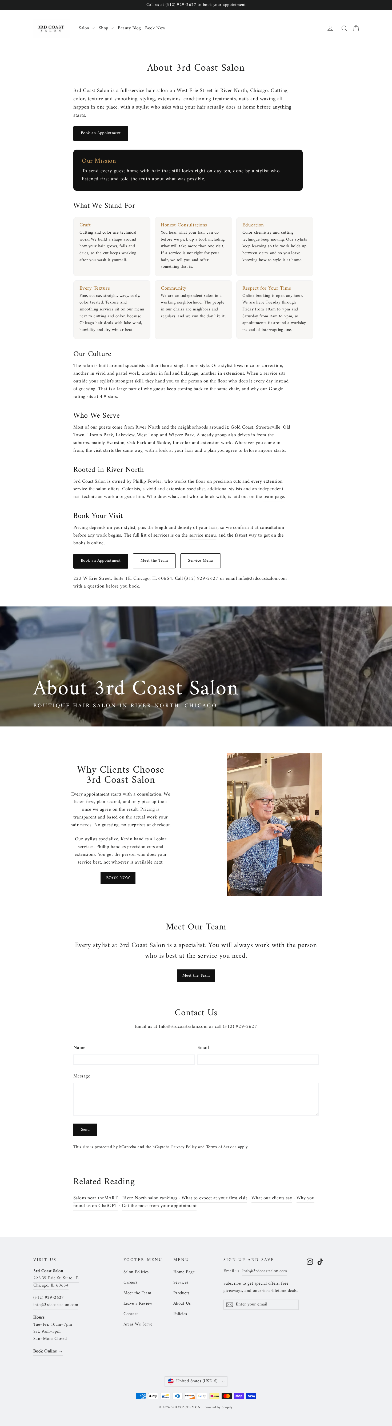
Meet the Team (154, 560)
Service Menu (200, 560)
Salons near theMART (95, 1198)
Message (81, 1076)
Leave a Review (138, 1304)
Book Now (155, 28)
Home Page (184, 1272)
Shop (104, 28)
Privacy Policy (184, 1147)
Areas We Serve (138, 1324)
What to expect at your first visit (214, 1198)
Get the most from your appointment (159, 1206)
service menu (202, 535)
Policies (180, 1314)
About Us (182, 1304)
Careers (130, 1283)
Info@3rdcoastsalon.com (183, 1026)
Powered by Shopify (219, 1407)
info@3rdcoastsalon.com (262, 578)
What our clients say (271, 1198)
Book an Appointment (101, 133)
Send (85, 1129)
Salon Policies (136, 1272)
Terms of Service (221, 1147)
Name (79, 1048)
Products (181, 1293)
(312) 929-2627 (201, 578)
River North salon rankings (149, 1198)
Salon (85, 28)
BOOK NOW (118, 878)
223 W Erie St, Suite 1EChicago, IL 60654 (56, 1281)
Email (203, 1048)
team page (273, 497)
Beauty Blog (129, 28)
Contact (130, 1314)
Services (181, 1283)
